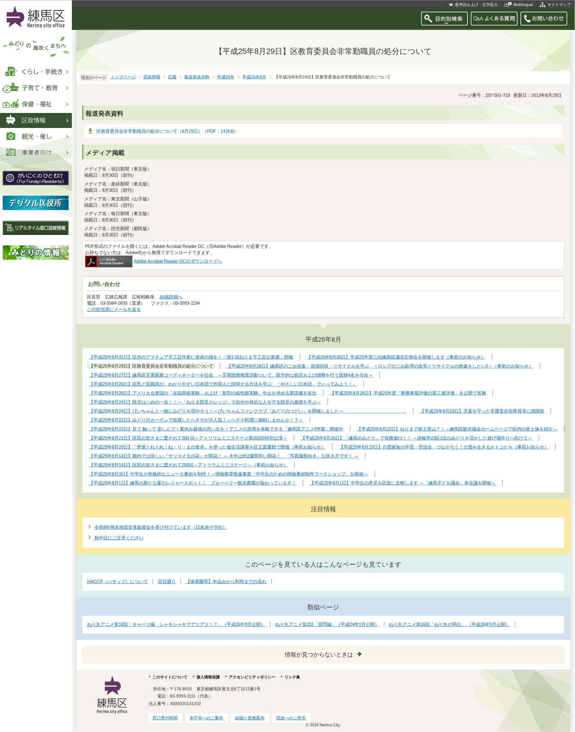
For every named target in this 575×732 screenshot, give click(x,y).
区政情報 (151, 77)
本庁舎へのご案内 (206, 718)
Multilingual (523, 4)
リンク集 (292, 677)
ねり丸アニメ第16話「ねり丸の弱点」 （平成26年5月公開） (449, 624)
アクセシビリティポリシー (252, 677)
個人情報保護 (208, 677)
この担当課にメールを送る (114, 309)
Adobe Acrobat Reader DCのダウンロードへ (178, 261)
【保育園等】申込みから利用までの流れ (226, 581)
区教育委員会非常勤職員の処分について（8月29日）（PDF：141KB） (167, 131)
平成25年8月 (254, 77)
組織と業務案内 (249, 718)
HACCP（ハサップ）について (117, 581)
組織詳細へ (171, 296)
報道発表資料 (196, 77)
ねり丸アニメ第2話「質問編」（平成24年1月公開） (327, 624)
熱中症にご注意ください (119, 537)
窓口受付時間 (165, 718)
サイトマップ (559, 4)
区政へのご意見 (291, 718)
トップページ (123, 77)
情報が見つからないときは (319, 654)
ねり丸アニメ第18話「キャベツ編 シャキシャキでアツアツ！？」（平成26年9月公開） (176, 624)
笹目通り (167, 581)
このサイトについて (169, 677)
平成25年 (225, 77)
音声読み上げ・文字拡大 (476, 4)
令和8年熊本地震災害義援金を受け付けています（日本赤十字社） (160, 527)
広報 (172, 77)
